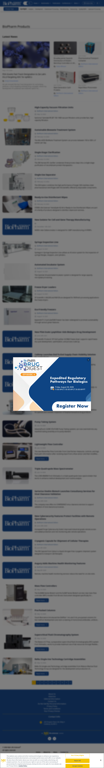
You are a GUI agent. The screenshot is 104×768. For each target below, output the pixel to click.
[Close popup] (88, 359)
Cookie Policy (22, 766)
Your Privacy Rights (77, 755)
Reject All (77, 761)
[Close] (101, 760)
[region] (52, 760)
